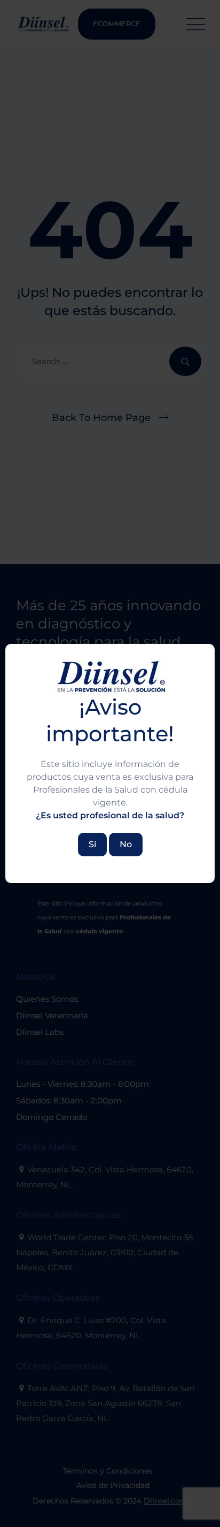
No (126, 844)
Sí (92, 844)
